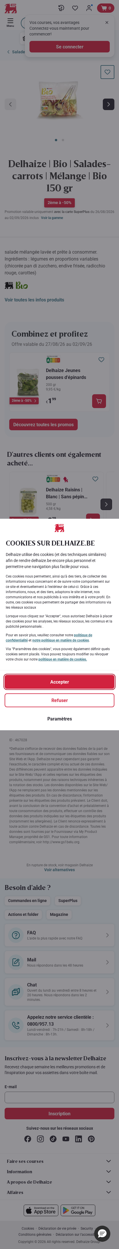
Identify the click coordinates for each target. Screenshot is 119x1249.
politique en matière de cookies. (62, 659)
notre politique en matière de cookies (60, 640)
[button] (102, 1234)
